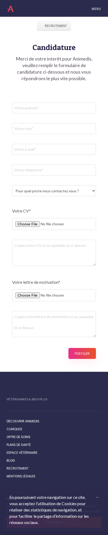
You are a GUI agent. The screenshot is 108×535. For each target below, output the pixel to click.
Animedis (11, 9)
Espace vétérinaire (22, 452)
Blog (11, 460)
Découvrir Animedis (23, 421)
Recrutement (55, 26)
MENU (96, 9)
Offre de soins (18, 437)
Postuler (82, 353)
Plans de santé (19, 445)
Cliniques (14, 429)
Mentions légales (21, 476)
